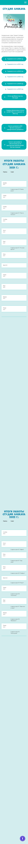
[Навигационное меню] (25, 2)
